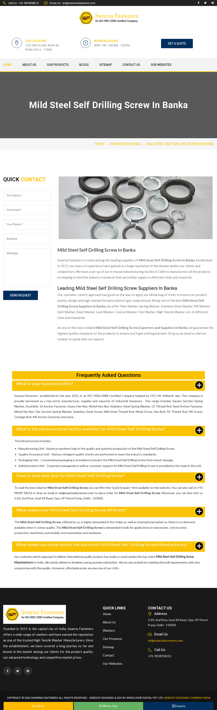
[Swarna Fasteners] (34, 615)
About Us (29, 64)
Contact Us (131, 64)
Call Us (40, 706)
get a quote (177, 43)
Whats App (110, 706)
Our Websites (161, 64)
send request (20, 295)
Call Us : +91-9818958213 (23, 3)
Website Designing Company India (187, 697)
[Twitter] (205, 3)
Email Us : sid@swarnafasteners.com (72, 3)
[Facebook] (198, 3)
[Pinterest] (212, 3)
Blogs (84, 64)
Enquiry (180, 706)
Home (7, 64)
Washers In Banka (125, 144)
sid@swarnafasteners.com (76, 493)
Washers (109, 630)
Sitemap (105, 64)
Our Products (58, 64)
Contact (108, 655)
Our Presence (112, 639)
